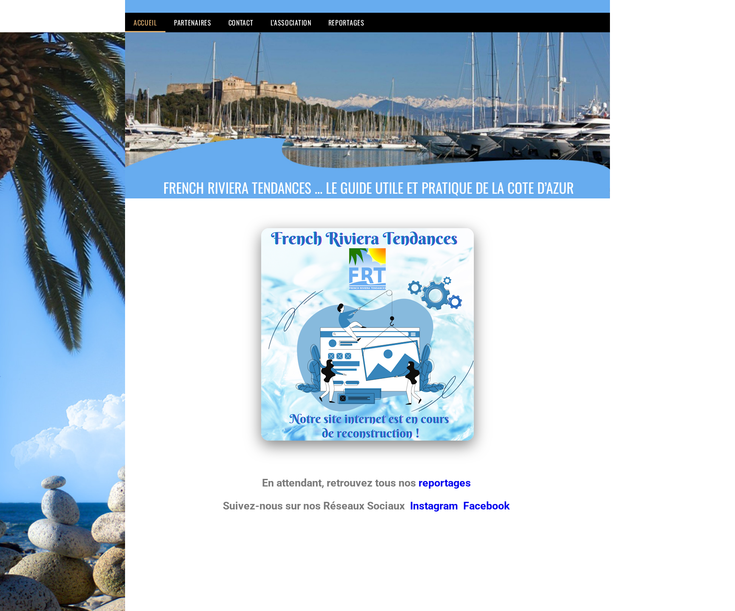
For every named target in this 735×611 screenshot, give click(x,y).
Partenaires (192, 22)
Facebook (486, 506)
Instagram (435, 506)
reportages (446, 483)
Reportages (346, 22)
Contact (241, 22)
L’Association (291, 22)
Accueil (145, 22)
